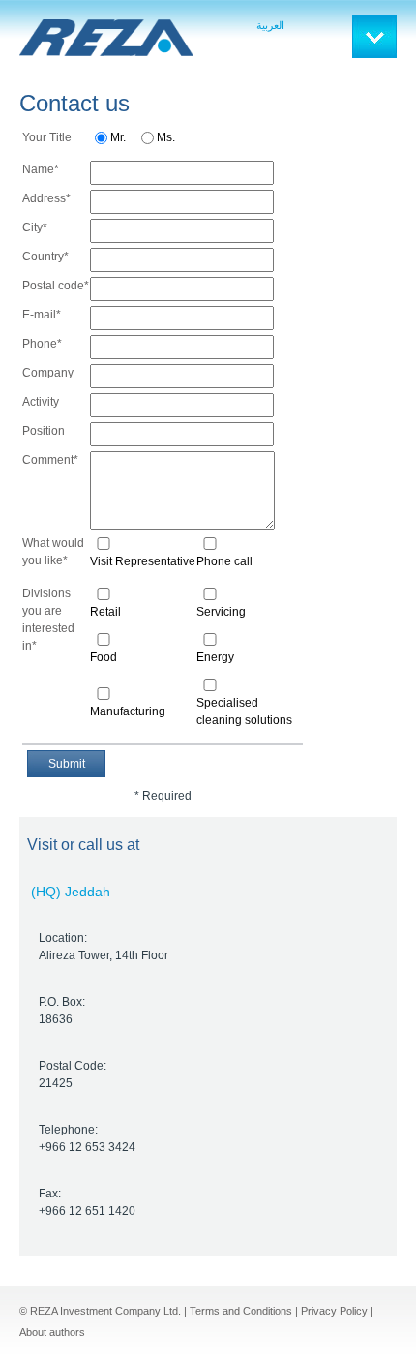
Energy (215, 657)
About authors (52, 1332)
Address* (46, 198)
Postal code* (55, 285)
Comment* (50, 460)
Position (43, 431)
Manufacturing (127, 711)
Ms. (166, 137)
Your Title (47, 137)
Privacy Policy (334, 1311)
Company (48, 372)
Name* (40, 169)
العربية (270, 25)
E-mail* (41, 314)
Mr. (118, 137)
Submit (66, 764)
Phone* (42, 343)
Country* (45, 256)
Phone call (224, 561)
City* (34, 227)
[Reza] (106, 37)
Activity (40, 402)
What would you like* (53, 551)
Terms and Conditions (241, 1311)
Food (103, 657)
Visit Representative (142, 561)
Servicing (221, 612)
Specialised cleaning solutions (244, 711)
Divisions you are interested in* (48, 619)
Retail (105, 612)
